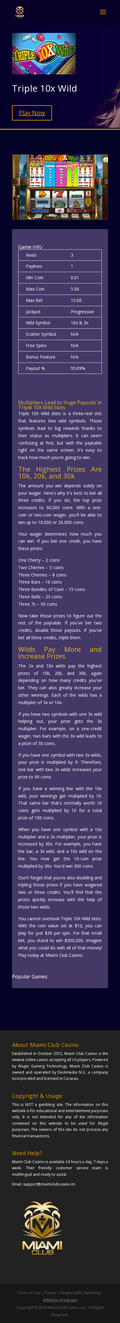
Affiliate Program (60, 1300)
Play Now (32, 113)
